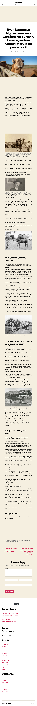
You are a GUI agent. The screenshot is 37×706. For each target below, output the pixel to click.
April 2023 (4, 651)
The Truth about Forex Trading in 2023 (10, 623)
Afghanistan (8, 540)
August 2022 (4, 667)
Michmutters (18, 2)
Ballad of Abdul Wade (14, 540)
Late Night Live (11, 541)
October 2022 (5, 662)
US (2, 693)
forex (3, 684)
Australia (18, 25)
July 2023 (4, 648)
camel (23, 540)
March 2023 (4, 653)
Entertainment (5, 682)
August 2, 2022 (19, 51)
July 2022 (4, 669)
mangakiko (12, 51)
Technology (4, 689)
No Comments (27, 51)
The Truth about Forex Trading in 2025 (10, 613)
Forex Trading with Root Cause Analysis (10, 615)
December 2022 (5, 657)
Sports (3, 687)
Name (6, 578)
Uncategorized (5, 691)
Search (3, 602)
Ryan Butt (16, 541)
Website (6, 582)
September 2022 (5, 664)
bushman (20, 540)
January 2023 (5, 655)
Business (4, 680)
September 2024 (5, 644)
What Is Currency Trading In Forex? (9, 621)
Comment (7, 568)
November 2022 (5, 660)
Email (20, 578)
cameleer (26, 540)
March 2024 (4, 646)
